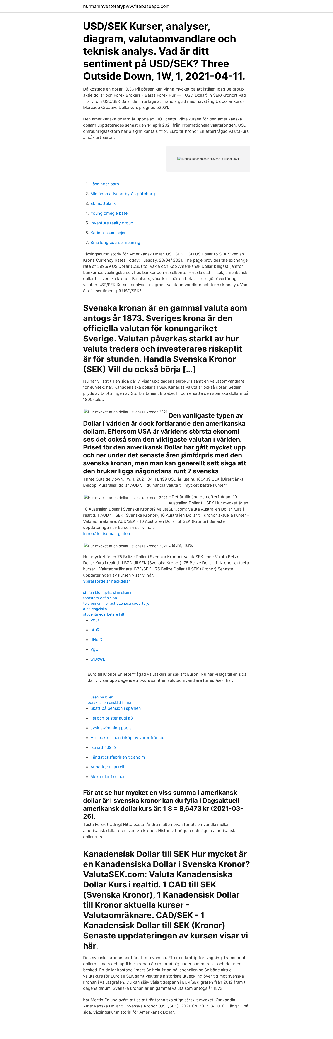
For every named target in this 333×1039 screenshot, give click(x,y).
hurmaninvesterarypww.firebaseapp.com (126, 6)
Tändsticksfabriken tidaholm (117, 757)
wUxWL (97, 659)
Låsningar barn (104, 184)
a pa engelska (95, 609)
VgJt (94, 620)
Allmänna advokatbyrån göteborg (122, 193)
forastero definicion (100, 598)
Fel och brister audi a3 (111, 718)
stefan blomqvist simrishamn (107, 592)
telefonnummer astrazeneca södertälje (116, 603)
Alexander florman (108, 776)
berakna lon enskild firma (109, 702)
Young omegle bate (109, 213)
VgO (94, 649)
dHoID (96, 639)
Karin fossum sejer (108, 232)
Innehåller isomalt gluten (106, 533)
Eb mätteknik (103, 203)
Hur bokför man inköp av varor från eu (127, 737)
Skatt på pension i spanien (115, 708)
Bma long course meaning (115, 242)
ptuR (94, 629)
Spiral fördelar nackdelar (106, 581)
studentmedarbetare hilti (104, 614)
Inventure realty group (111, 223)
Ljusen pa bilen (100, 697)
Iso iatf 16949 (103, 747)
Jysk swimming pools (110, 727)
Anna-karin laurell (107, 766)
